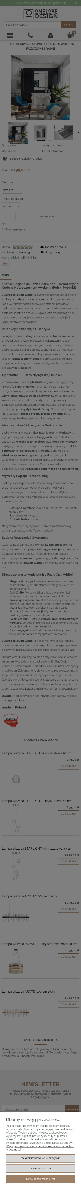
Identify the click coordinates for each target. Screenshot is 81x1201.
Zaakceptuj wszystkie (41, 1178)
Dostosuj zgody (40, 1168)
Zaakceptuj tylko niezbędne (40, 1158)
